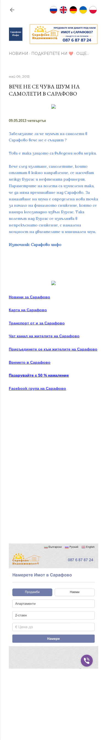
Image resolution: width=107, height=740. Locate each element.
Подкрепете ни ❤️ (52, 53)
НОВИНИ (18, 53)
